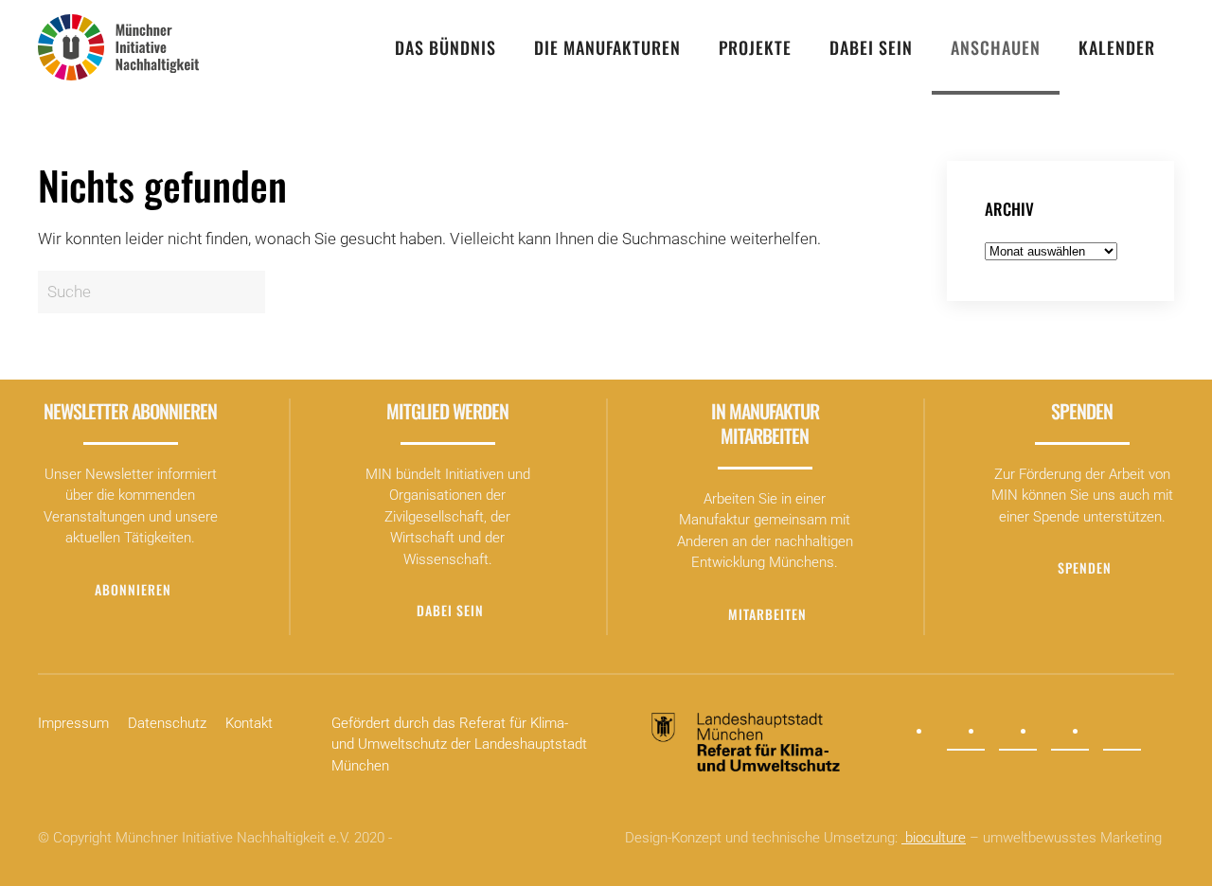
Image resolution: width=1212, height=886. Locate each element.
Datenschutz (167, 723)
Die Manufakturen (607, 47)
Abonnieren (133, 589)
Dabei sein (871, 47)
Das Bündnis (445, 47)
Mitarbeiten (767, 614)
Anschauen (996, 47)
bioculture (933, 837)
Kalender (1116, 47)
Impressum (73, 723)
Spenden (1085, 567)
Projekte (755, 47)
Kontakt (249, 723)
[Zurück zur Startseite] (118, 47)
